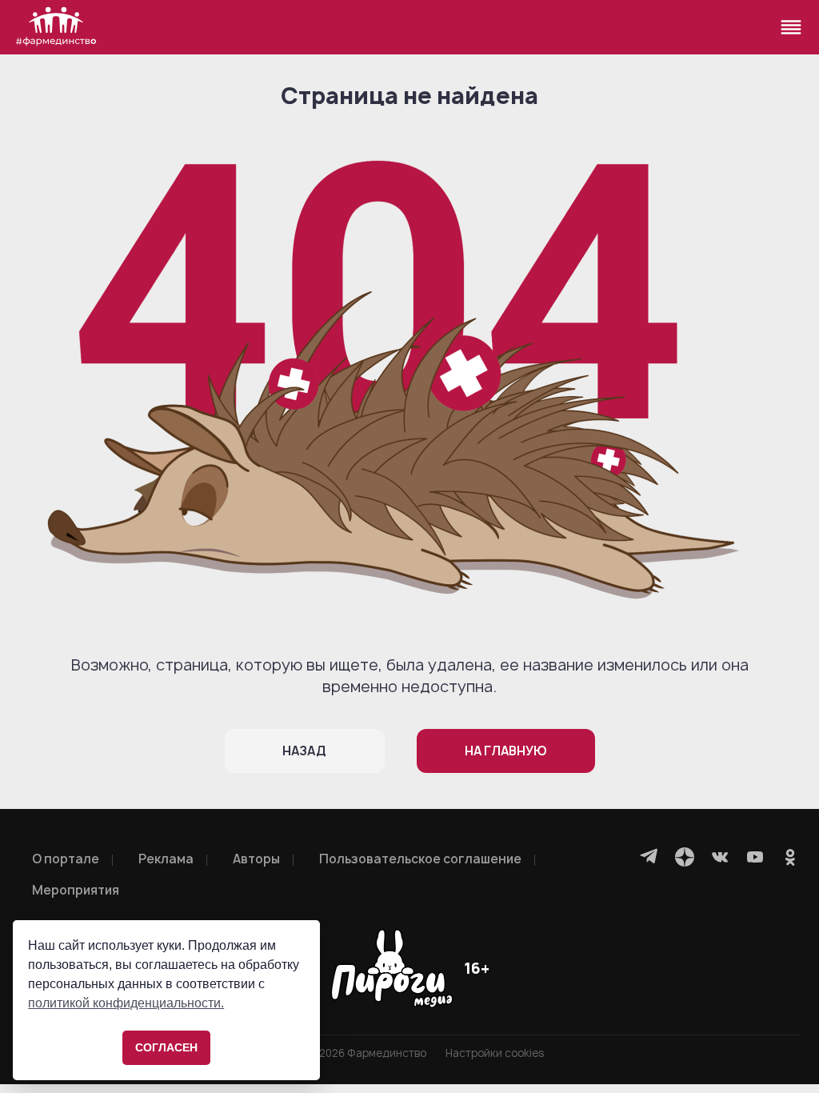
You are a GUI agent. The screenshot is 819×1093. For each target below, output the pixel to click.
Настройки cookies (494, 1053)
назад (304, 751)
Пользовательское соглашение (420, 859)
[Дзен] (684, 857)
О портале (65, 859)
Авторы (256, 859)
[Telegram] (649, 857)
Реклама (166, 859)
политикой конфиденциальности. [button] (126, 1003)
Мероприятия (75, 890)
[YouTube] (755, 857)
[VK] (719, 857)
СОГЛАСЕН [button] (166, 1047)
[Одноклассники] (790, 857)
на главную (506, 751)
